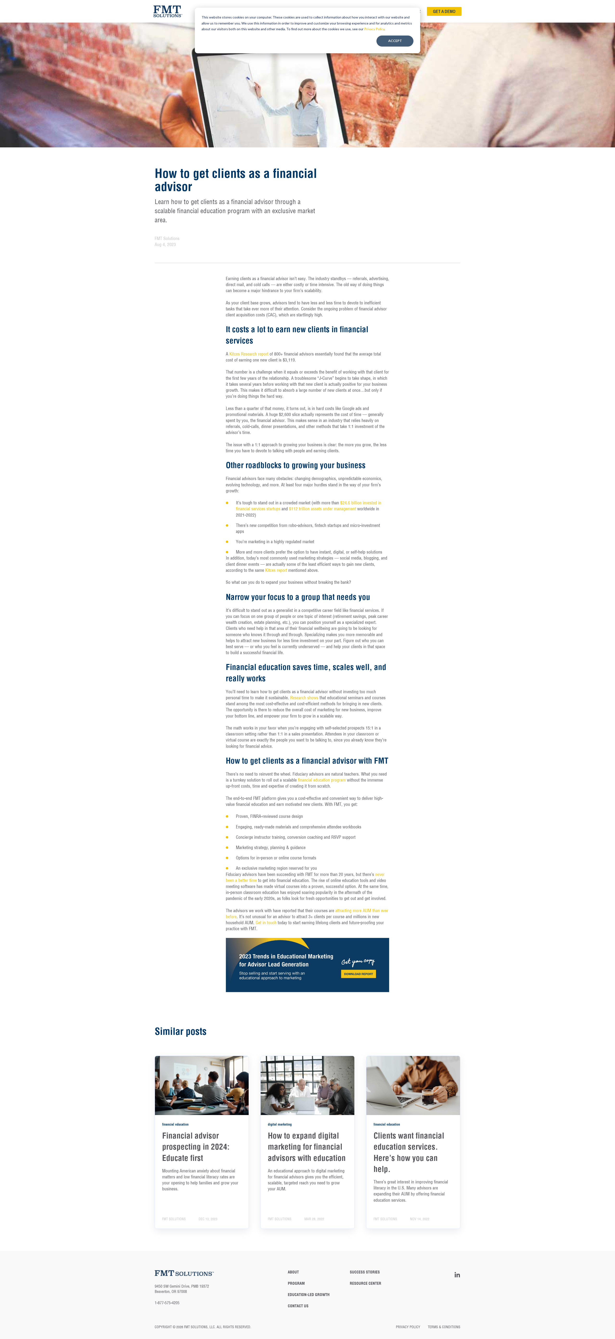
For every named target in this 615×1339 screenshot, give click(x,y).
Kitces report (276, 570)
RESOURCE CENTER (365, 1283)
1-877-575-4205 (167, 1302)
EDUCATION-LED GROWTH (309, 1295)
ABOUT (293, 1272)
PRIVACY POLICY (411, 1327)
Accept (395, 41)
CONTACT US (298, 1306)
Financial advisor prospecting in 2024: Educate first (195, 1147)
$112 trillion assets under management (322, 509)
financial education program (322, 780)
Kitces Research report (248, 354)
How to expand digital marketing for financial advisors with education (307, 1147)
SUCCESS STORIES (365, 1272)
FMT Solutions (167, 238)
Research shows (304, 697)
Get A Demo (444, 11)
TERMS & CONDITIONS (444, 1327)
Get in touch (266, 922)
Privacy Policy (374, 29)
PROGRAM (296, 1283)
